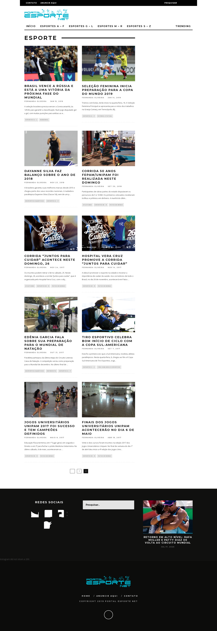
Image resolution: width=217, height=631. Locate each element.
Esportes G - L (31, 119)
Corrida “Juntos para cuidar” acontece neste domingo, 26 (49, 259)
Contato (31, 3)
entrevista (51, 371)
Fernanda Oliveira (35, 101)
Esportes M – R (110, 26)
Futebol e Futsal (105, 116)
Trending (182, 26)
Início (31, 26)
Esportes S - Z (89, 367)
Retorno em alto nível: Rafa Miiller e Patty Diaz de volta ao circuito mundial (168, 540)
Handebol (44, 119)
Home (86, 596)
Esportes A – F (52, 26)
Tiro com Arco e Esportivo (109, 367)
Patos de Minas (116, 205)
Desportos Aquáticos (34, 201)
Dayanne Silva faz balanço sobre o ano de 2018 (50, 174)
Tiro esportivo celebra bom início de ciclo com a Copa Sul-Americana (107, 341)
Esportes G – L (81, 26)
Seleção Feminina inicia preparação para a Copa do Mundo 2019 (107, 90)
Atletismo (87, 205)
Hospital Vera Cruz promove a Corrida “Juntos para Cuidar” (104, 259)
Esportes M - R (101, 205)
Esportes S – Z (139, 26)
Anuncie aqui (48, 3)
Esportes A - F (89, 116)
